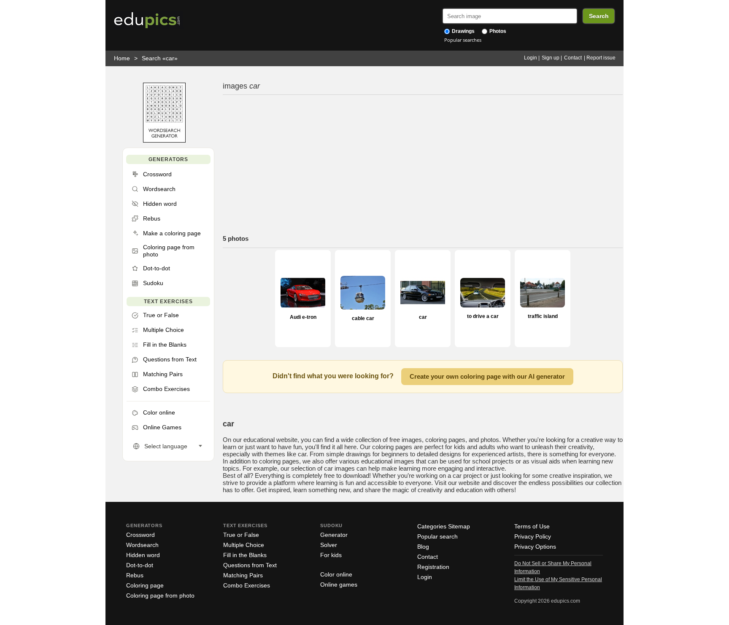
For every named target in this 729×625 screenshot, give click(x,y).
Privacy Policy (532, 536)
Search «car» (160, 58)
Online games (338, 584)
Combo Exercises (246, 585)
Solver (328, 544)
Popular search (437, 536)
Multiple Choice (243, 544)
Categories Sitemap (443, 526)
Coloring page (145, 585)
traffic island (543, 316)
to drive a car (483, 316)
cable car (363, 318)
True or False (241, 534)
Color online (336, 574)
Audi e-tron (303, 317)
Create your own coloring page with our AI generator (487, 376)
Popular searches (462, 40)
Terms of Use (532, 526)
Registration (433, 566)
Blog (423, 546)
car (423, 317)
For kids (331, 555)
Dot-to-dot (139, 565)
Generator (334, 534)
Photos (497, 31)
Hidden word (143, 555)
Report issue (601, 58)
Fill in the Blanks (245, 555)
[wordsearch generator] (164, 140)
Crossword (140, 534)
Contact (573, 58)
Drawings (463, 31)
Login (530, 58)
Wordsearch (142, 544)
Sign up (550, 58)
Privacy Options (535, 546)
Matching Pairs (243, 575)
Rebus (134, 575)
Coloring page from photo (160, 595)
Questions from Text (250, 565)
